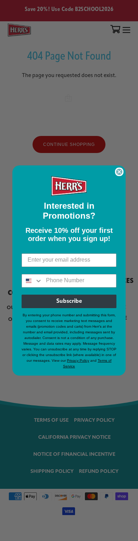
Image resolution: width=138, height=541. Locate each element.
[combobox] (32, 280)
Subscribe (69, 301)
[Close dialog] (119, 171)
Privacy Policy (78, 360)
